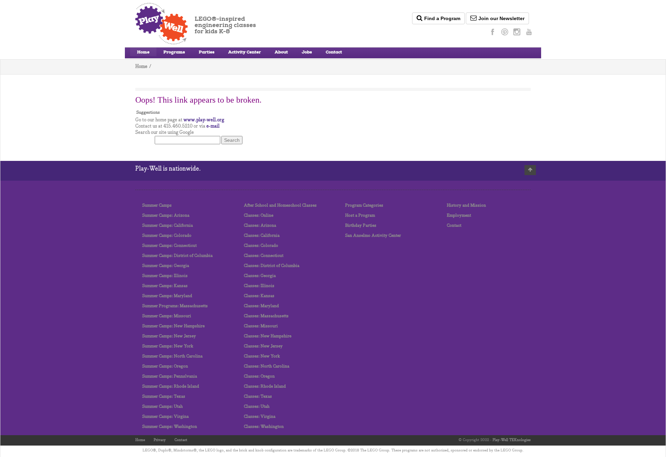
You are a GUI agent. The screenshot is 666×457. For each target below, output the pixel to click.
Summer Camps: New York (167, 346)
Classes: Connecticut (263, 255)
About (281, 53)
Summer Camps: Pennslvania (169, 376)
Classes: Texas (258, 396)
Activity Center (244, 53)
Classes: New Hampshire (267, 336)
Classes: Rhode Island (265, 386)
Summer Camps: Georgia (165, 265)
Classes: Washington (264, 426)
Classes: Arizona (260, 225)
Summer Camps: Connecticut (169, 245)
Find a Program (442, 18)
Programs (174, 53)
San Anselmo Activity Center (373, 235)
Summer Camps (157, 205)
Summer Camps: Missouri (166, 316)
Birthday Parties (360, 225)
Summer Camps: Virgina (165, 416)
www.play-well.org (203, 120)
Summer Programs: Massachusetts (175, 306)
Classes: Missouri (261, 326)
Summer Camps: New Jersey (169, 336)
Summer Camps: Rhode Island (170, 386)
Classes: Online (258, 215)
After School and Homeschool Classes (280, 205)
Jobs (307, 53)
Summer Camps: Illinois (165, 275)
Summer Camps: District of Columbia (177, 255)
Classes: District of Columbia (271, 265)
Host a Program (360, 215)
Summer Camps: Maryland (167, 296)
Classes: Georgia (260, 275)
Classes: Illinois (259, 285)
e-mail (213, 126)
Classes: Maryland (261, 306)
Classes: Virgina (259, 416)
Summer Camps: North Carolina (172, 356)
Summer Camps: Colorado (166, 235)
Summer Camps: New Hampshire (173, 326)
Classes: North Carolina (266, 366)
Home (143, 53)
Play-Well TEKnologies (512, 440)
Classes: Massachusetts (266, 316)
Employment (459, 215)
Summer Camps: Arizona (165, 215)
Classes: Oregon (259, 376)
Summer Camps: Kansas (165, 285)
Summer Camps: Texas (163, 396)
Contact (334, 53)
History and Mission (466, 205)
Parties (206, 53)
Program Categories (364, 205)
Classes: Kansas (259, 296)
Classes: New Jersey (263, 346)
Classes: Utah (257, 406)
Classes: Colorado (261, 245)
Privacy (160, 440)
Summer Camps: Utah (162, 406)
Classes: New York (262, 356)
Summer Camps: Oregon (165, 366)
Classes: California (262, 235)
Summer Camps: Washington (169, 426)
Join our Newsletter (501, 18)
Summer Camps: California (167, 225)
